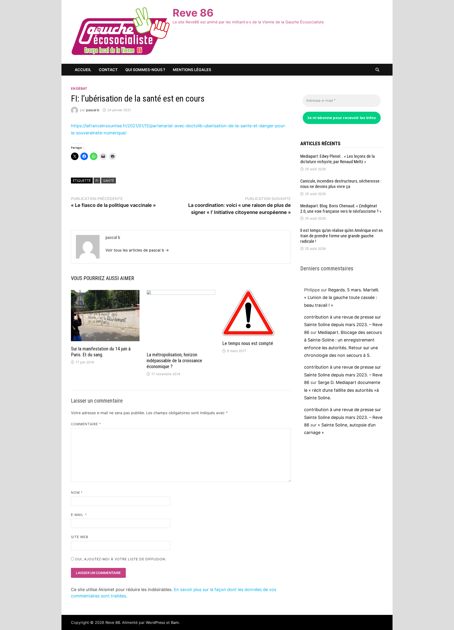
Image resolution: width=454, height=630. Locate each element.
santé (108, 181)
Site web (79, 537)
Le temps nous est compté (247, 343)
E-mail (79, 515)
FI (97, 181)
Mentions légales (192, 69)
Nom (77, 492)
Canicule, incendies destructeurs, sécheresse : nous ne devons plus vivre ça (340, 184)
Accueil (83, 69)
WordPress (155, 622)
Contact (108, 69)
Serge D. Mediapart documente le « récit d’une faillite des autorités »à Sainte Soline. (342, 390)
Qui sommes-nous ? (145, 69)
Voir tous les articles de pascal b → (137, 250)
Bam (175, 622)
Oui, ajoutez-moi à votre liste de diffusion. (120, 559)
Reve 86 (193, 12)
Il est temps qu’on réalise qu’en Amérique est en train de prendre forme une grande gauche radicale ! (341, 236)
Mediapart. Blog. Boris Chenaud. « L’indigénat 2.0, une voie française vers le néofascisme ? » (340, 208)
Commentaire (86, 424)
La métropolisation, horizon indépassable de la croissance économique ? (174, 360)
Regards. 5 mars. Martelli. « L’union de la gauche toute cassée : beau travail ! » (341, 297)
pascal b (92, 110)
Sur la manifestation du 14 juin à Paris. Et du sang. (101, 352)
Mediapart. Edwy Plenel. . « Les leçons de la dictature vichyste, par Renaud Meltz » (337, 159)
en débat (79, 88)
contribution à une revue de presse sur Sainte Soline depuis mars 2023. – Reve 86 (343, 325)
